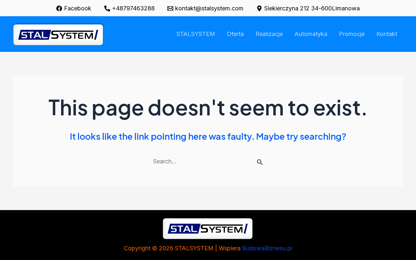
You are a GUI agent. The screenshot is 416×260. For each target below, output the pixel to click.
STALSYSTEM (195, 33)
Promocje (352, 33)
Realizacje (269, 33)
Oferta (235, 33)
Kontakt (386, 33)
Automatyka (310, 33)
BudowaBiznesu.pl (267, 248)
